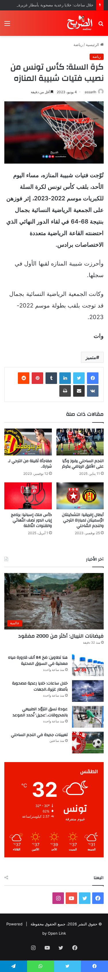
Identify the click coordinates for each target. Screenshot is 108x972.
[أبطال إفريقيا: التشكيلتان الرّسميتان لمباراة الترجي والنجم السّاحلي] (80, 495)
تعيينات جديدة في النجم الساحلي (39, 735)
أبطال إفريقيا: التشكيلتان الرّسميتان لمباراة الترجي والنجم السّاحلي (83, 520)
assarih (90, 92)
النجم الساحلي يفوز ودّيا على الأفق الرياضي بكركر (83, 463)
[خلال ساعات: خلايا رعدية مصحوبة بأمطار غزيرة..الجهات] (88, 691)
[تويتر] (79, 378)
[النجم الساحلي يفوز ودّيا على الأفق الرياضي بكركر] (80, 442)
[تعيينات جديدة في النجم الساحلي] (88, 742)
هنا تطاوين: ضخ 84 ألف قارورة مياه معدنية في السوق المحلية (38, 661)
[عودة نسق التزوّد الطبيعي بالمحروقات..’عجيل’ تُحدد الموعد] (88, 717)
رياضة (78, 44)
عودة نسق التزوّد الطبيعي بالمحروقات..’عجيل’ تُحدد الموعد (40, 712)
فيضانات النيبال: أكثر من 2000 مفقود (61, 636)
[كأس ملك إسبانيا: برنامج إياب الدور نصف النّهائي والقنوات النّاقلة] (28, 495)
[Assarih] (80, 23)
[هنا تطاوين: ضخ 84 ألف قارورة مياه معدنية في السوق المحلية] (88, 665)
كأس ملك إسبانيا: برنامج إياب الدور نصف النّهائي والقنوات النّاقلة (31, 520)
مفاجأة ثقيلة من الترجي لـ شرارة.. (30, 463)
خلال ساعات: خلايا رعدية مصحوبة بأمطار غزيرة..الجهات (49, 5)
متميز (91, 357)
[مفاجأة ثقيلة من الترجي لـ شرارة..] (28, 442)
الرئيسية (93, 44)
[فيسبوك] (92, 378)
